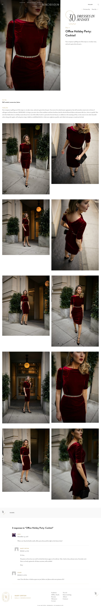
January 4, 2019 (24, 551)
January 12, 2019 (22, 575)
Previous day (86, 9)
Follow (90, 4)
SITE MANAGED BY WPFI (58, 605)
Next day (94, 9)
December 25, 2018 (23, 536)
